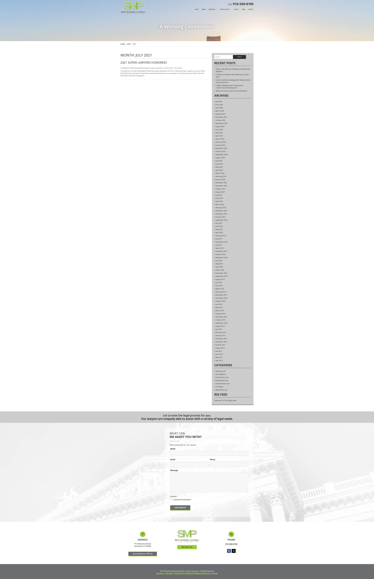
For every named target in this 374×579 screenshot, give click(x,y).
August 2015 (220, 279)
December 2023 (221, 183)
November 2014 (221, 298)
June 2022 (219, 226)
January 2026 (220, 114)
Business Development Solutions (197, 573)
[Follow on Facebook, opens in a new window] (229, 551)
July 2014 (219, 304)
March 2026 (220, 111)
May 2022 (219, 229)
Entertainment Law (222, 384)
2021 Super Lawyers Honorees (143, 62)
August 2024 (220, 158)
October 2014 (220, 301)
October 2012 (220, 345)
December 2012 (221, 339)
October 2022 (220, 217)
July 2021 (219, 239)
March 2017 (220, 248)
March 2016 (220, 270)
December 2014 (221, 295)
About (204, 9)
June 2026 (219, 105)
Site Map (169, 573)
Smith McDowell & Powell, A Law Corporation (146, 68)
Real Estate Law (221, 390)
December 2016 (221, 251)
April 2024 (219, 170)
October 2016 (220, 254)
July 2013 (219, 329)
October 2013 (220, 320)
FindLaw (215, 573)
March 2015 (220, 289)
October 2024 (220, 151)
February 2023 (221, 208)
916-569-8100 (243, 4)
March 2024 (220, 173)
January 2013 (220, 335)
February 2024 (221, 176)
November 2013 (221, 317)
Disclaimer (173, 496)
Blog (243, 9)
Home (197, 9)
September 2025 (222, 123)
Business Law (220, 371)
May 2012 (219, 357)
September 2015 (222, 276)
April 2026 (219, 108)
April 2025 (219, 136)
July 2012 (219, 351)
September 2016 (222, 257)
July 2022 (219, 223)
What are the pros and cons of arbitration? (231, 91)
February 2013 (221, 332)
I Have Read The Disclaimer (182, 500)
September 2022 (222, 220)
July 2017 (219, 245)
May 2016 (219, 264)
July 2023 (219, 195)
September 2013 (222, 323)
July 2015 (219, 282)
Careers (236, 9)
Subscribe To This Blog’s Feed (225, 400)
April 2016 (219, 267)
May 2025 (219, 133)
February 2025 (221, 142)
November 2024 (221, 148)
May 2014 (219, 307)
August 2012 (220, 348)
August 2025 (220, 126)
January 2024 (220, 179)
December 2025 (221, 117)
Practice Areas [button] (224, 9)
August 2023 (220, 192)
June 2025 (219, 130)
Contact (250, 9)
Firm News (178, 68)
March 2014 (220, 310)
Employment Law (222, 380)
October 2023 (220, 189)
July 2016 (219, 261)
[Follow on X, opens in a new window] (234, 551)
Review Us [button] (187, 547)
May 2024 (219, 167)
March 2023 (220, 204)
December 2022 (221, 211)
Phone (212, 459)
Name (172, 449)
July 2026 (219, 101)
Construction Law (222, 377)
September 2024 (222, 154)
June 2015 (219, 286)
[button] (372, 565)
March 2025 (220, 139)
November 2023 (221, 186)
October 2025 (220, 120)
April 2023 (219, 201)
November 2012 (221, 342)
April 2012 (219, 360)
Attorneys (212, 9)
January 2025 (220, 145)
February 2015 (221, 292)
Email (173, 459)
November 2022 (221, 214)
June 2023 (219, 198)
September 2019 (222, 242)
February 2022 (221, 236)
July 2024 (219, 161)
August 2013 (220, 326)
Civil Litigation (221, 374)
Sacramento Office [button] (143, 553)
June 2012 (219, 354)
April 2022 (219, 232)
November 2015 (221, 273)
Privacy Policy (178, 573)
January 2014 (220, 314)
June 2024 (219, 164)
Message (174, 470)
